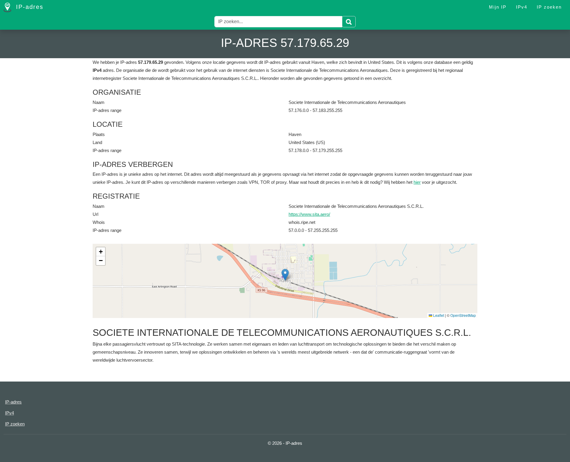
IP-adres (28, 7)
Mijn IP (497, 7)
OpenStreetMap (463, 315)
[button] (285, 275)
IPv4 (521, 7)
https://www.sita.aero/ (309, 214)
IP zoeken (549, 7)
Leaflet (438, 315)
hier (417, 182)
